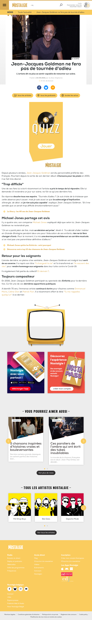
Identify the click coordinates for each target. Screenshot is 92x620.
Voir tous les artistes (46, 532)
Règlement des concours (69, 614)
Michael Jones (40, 222)
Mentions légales (9, 614)
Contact (10, 594)
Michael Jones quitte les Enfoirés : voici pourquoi (29, 245)
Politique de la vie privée (50, 614)
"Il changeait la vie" (44, 263)
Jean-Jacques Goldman (38, 173)
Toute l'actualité (25, 12)
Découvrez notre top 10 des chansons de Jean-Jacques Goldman (36, 249)
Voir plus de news (46, 473)
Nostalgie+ (38, 574)
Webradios (11, 564)
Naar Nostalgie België (15, 607)
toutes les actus (71, 95)
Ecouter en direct (13, 558)
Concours (37, 571)
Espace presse (12, 600)
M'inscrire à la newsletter (70, 561)
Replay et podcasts (14, 561)
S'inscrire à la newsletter (43, 561)
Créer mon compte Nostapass (72, 558)
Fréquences (11, 571)
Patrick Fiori (28, 291)
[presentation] (8, 441)
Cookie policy (83, 614)
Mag (36, 558)
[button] (44, 469)
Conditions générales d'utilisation (28, 614)
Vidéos (36, 564)
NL (32, 5)
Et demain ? (43, 271)
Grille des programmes (15, 568)
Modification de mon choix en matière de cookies (46, 617)
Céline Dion (13, 291)
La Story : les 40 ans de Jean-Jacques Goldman (28, 211)
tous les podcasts (47, 95)
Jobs (9, 597)
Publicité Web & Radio (15, 603)
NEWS (10, 12)
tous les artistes (24, 95)
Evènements (39, 568)
